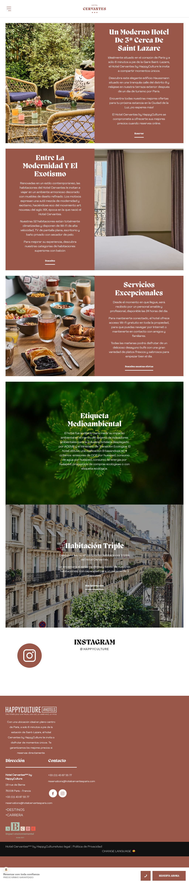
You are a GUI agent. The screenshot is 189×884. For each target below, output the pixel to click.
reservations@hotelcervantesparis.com (29, 803)
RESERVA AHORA (169, 876)
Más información (94, 586)
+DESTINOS (15, 810)
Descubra (50, 261)
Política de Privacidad (87, 846)
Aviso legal (63, 846)
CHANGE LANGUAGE (116, 851)
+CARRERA (14, 815)
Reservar (139, 133)
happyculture (96, 649)
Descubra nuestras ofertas (139, 366)
